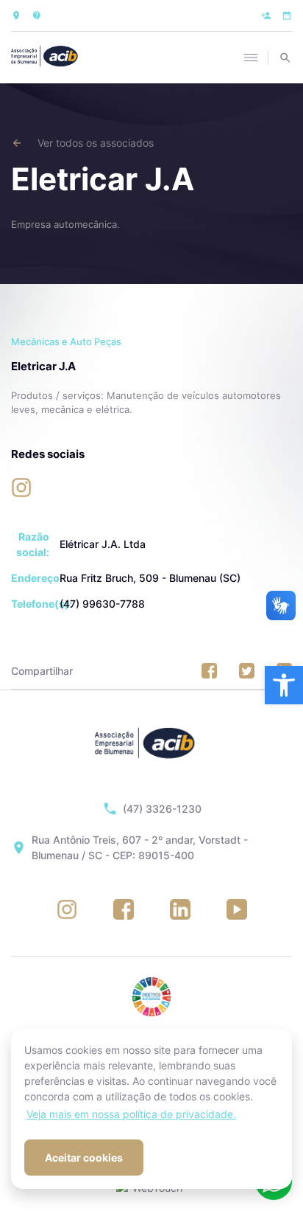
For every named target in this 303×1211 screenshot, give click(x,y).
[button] (284, 685)
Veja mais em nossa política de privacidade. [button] (131, 1114)
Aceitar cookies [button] (84, 1157)
